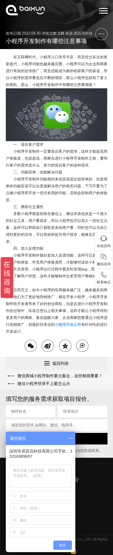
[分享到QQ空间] (65, 346)
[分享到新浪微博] (48, 346)
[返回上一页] (101, 34)
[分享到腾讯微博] (82, 346)
